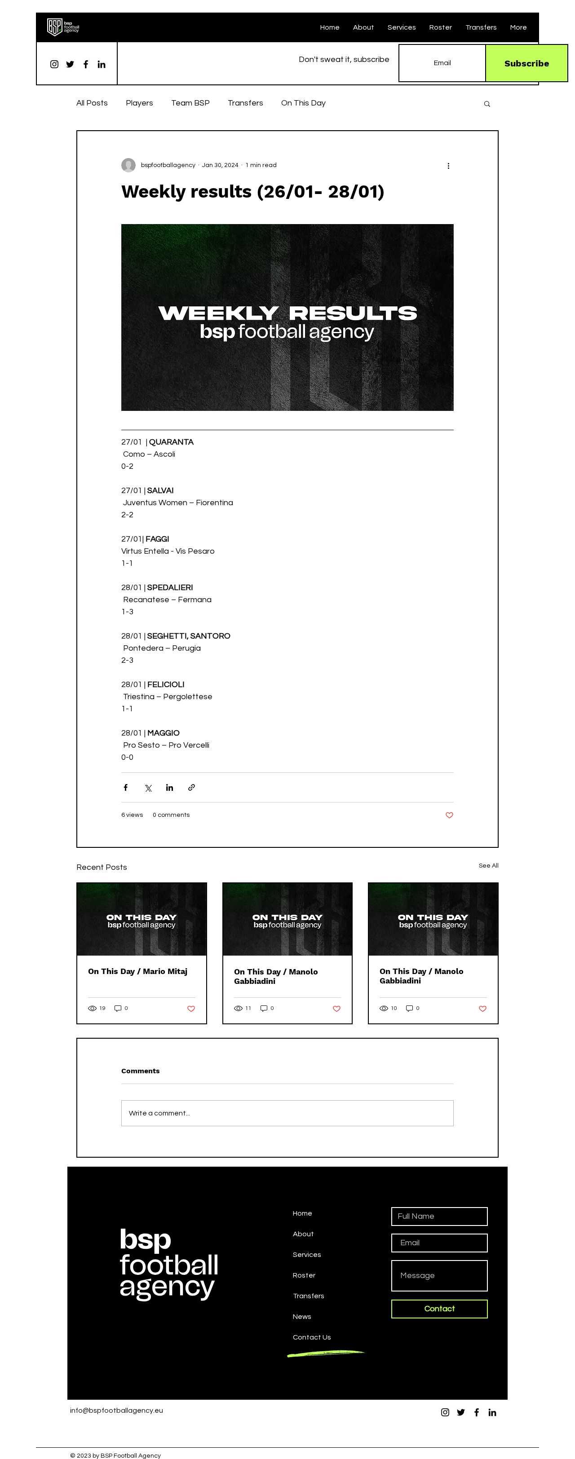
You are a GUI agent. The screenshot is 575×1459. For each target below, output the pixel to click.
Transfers (245, 103)
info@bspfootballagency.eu (116, 1410)
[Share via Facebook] (125, 787)
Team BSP (190, 103)
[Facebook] (85, 64)
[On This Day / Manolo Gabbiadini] (287, 919)
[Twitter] (70, 64)
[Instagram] (54, 64)
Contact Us (312, 1337)
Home (302, 1213)
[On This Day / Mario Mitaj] (141, 919)
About (303, 1234)
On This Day (303, 103)
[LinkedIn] (101, 64)
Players (139, 103)
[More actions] (448, 165)
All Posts (92, 103)
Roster (304, 1275)
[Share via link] (191, 787)
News (302, 1316)
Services (307, 1254)
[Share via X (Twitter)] (147, 787)
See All (489, 866)
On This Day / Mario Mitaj (137, 971)
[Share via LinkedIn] (169, 787)
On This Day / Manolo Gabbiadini (276, 976)
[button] (487, 103)
